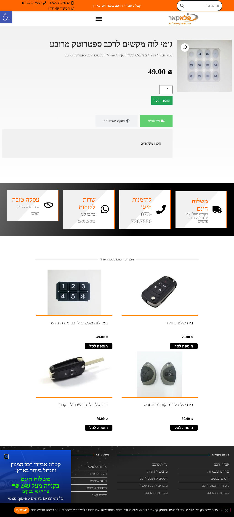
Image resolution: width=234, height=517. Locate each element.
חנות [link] (153, 55)
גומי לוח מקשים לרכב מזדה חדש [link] (79, 322)
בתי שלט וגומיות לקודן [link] (132, 55)
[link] (6, 17)
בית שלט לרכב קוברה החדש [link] (168, 404)
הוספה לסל (162, 100)
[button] (99, 18)
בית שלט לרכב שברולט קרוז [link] (83, 404)
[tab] (156, 121)
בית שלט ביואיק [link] (179, 322)
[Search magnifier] (182, 6)
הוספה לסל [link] (184, 346)
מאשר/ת (21, 510)
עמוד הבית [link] (166, 55)
